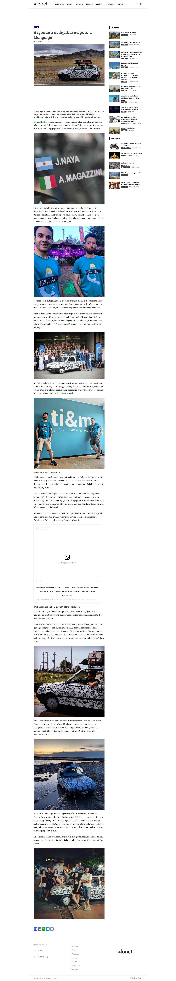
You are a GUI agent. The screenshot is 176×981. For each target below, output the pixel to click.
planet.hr (40, 41)
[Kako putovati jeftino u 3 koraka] (114, 65)
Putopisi (36, 27)
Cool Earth (53, 393)
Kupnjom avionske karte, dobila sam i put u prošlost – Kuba (130, 98)
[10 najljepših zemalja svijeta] (114, 44)
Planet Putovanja (42, 957)
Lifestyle (89, 4)
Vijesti (69, 4)
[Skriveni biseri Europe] (114, 35)
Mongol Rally (40, 122)
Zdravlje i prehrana (127, 123)
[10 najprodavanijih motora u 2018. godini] (114, 146)
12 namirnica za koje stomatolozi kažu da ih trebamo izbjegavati (129, 119)
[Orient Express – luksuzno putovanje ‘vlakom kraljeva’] (114, 185)
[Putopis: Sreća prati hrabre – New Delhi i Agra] (114, 88)
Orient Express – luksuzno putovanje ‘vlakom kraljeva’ (130, 184)
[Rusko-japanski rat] (114, 130)
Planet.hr (39, 951)
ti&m (69, 324)
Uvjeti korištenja (136, 978)
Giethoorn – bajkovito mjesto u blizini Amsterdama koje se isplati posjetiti (131, 54)
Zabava (99, 4)
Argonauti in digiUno (57, 599)
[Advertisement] (88, 15)
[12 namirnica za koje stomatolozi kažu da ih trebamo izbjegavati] (114, 119)
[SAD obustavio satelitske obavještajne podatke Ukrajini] (114, 109)
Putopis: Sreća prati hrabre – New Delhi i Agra (131, 87)
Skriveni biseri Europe (128, 32)
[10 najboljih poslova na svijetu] (114, 155)
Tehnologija (109, 4)
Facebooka (49, 840)
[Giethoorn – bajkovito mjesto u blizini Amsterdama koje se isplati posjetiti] (114, 54)
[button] (137, 4)
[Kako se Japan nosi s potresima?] (114, 165)
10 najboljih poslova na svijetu (131, 153)
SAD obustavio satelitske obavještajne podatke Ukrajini (131, 108)
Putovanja (79, 4)
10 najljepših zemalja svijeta (131, 42)
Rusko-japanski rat (128, 128)
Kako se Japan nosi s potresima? (128, 164)
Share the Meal (66, 393)
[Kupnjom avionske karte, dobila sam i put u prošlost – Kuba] (114, 98)
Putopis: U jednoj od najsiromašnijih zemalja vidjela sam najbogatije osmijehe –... (129, 76)
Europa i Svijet (125, 167)
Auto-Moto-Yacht (126, 147)
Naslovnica (59, 4)
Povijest (120, 4)
